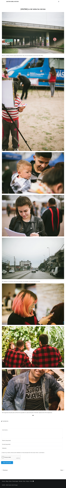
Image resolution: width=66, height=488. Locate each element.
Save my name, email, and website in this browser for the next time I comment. (23, 452)
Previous (5, 470)
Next (61, 470)
